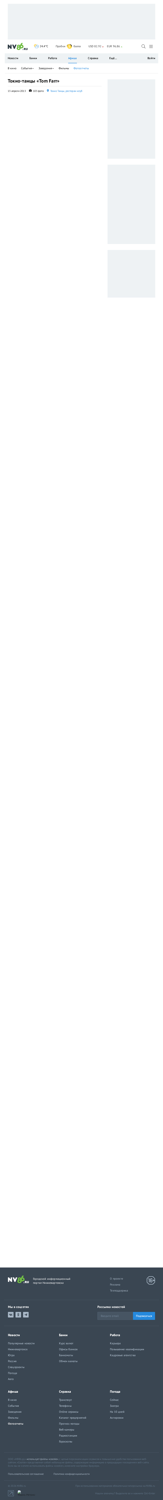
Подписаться (144, 1316)
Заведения (45, 68)
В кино (12, 68)
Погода (12, 1373)
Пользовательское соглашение (26, 1474)
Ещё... (113, 58)
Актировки (116, 1417)
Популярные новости (21, 1343)
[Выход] (151, 46)
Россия (12, 1361)
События (26, 68)
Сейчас (114, 1400)
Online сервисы (69, 1412)
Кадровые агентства (123, 1355)
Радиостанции (68, 1435)
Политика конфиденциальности (71, 1474)
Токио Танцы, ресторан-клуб (66, 91)
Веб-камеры (66, 1429)
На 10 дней (117, 1412)
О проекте (116, 1278)
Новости (13, 58)
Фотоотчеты (81, 68)
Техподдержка (119, 1290)
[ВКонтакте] (11, 1314)
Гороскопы (65, 1441)
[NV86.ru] (18, 46)
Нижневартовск (18, 1349)
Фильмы (64, 68)
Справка (93, 58)
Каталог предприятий (72, 1417)
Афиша (72, 58)
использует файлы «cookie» (42, 1459)
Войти (151, 58)
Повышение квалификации (127, 1349)
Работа (52, 58)
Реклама (115, 1284)
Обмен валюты (68, 1361)
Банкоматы (66, 1355)
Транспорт (65, 1400)
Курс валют (66, 1343)
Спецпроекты (16, 1367)
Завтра (114, 1406)
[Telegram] (26, 1314)
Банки (33, 58)
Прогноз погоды (69, 1423)
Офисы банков (68, 1349)
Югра (11, 1355)
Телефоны (65, 1406)
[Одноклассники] (18, 1314)
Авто (11, 1379)
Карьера (115, 1343)
